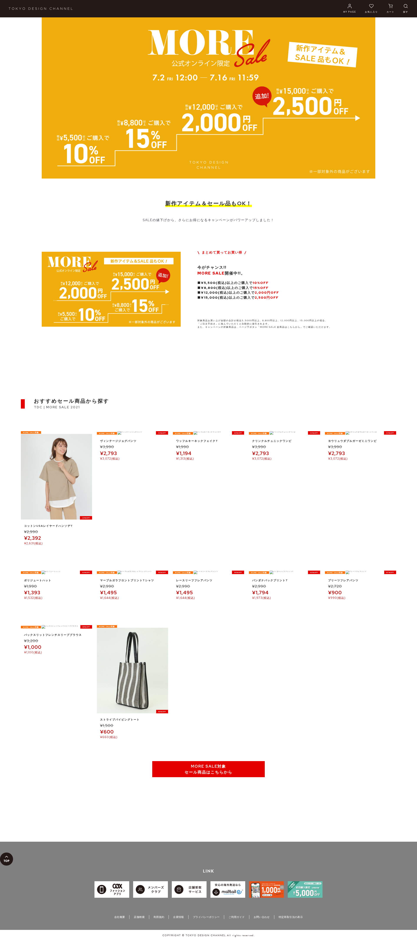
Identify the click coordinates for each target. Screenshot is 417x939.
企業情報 (178, 917)
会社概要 (119, 917)
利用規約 (159, 917)
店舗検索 (139, 917)
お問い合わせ (262, 917)
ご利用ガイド (236, 917)
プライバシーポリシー (206, 917)
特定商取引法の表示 (291, 917)
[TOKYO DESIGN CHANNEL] (41, 8)
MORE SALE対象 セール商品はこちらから (208, 769)
